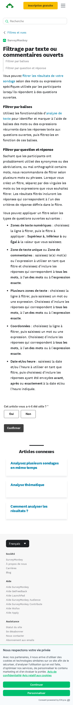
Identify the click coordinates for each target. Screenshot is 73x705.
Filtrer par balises (17, 61)
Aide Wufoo (13, 608)
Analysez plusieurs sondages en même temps (34, 465)
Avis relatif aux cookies (37, 675)
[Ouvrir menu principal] (63, 5)
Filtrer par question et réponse (26, 68)
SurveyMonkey (14, 559)
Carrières (11, 568)
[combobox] (17, 543)
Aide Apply (12, 612)
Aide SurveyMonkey (17, 587)
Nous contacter (15, 635)
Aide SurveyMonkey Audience (23, 599)
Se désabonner (14, 631)
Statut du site (14, 627)
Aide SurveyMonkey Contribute (24, 604)
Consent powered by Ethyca (52, 700)
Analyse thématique (27, 484)
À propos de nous (16, 564)
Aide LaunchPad (15, 595)
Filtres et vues (16, 32)
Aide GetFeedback (16, 591)
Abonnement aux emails (20, 640)
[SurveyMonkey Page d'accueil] (9, 6)
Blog (8, 572)
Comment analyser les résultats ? (29, 508)
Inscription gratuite (40, 5)
